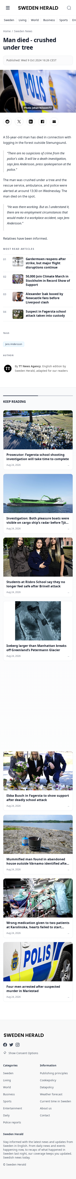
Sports (63, 20)
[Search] (69, 8)
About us (46, 1108)
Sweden (9, 20)
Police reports (12, 1122)
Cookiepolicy (48, 1080)
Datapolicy (47, 1087)
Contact (45, 1115)
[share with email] (54, 121)
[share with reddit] (7, 121)
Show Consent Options (23, 1053)
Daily (6, 1115)
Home (7, 31)
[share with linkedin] (31, 121)
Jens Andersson (13, 344)
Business (49, 20)
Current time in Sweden (55, 1101)
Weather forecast (51, 1094)
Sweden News (23, 31)
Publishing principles (54, 1073)
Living (23, 20)
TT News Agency (30, 366)
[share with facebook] (42, 121)
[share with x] (19, 121)
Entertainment (12, 1108)
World (35, 20)
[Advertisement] (38, 709)
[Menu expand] (7, 7)
